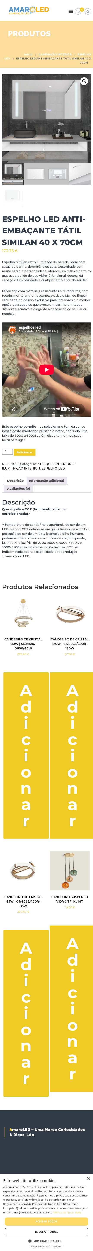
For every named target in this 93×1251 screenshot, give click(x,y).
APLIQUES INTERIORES (56, 464)
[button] (84, 81)
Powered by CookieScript (46, 1246)
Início (28, 54)
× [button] (88, 1178)
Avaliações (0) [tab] (18, 489)
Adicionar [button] (26, 755)
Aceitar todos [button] (46, 1221)
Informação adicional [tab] (46, 481)
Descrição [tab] (15, 481)
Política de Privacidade (67, 1212)
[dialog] (46, 1212)
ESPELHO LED (53, 468)
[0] (78, 12)
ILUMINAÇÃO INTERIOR (55, 54)
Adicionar (24, 452)
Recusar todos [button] (46, 1232)
